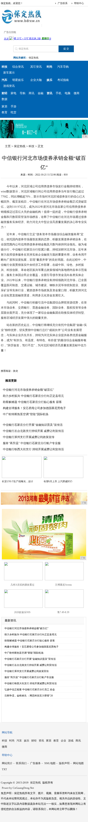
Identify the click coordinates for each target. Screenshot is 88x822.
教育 (4, 112)
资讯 (41, 740)
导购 (22, 93)
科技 (31, 146)
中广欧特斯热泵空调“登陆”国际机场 (25, 414)
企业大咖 (36, 80)
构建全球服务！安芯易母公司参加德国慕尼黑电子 (34, 408)
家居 (4, 106)
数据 (4, 99)
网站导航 (7, 732)
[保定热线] (21, 23)
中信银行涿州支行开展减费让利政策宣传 (28, 437)
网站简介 (7, 763)
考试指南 (63, 80)
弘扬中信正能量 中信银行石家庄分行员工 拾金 (30, 689)
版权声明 (64, 763)
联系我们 (21, 763)
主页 (8, 146)
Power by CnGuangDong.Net (18, 787)
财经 (34, 740)
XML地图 (49, 763)
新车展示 (9, 72)
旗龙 (15, 371)
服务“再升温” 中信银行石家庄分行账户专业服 (32, 443)
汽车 (19, 740)
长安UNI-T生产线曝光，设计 (17, 481)
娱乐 (26, 740)
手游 (13, 106)
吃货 (13, 112)
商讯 (31, 93)
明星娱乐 (18, 80)
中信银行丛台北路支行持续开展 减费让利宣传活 (33, 431)
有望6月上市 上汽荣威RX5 (58, 481)
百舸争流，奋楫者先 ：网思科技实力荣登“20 (29, 695)
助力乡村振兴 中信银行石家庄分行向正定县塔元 (33, 395)
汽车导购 (63, 66)
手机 (58, 93)
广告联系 (63, 3)
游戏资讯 (9, 85)
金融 (40, 93)
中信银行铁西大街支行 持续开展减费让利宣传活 (33, 449)
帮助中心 (79, 3)
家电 (13, 93)
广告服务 (35, 763)
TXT (4, 769)
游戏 (70, 740)
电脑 (67, 93)
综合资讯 (18, 66)
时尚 (12, 740)
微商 (76, 93)
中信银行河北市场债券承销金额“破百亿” (28, 389)
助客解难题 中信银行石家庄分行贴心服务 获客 (32, 402)
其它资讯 (36, 66)
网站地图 (78, 763)
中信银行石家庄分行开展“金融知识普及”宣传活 (33, 424)
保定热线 (33, 57)
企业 (63, 740)
